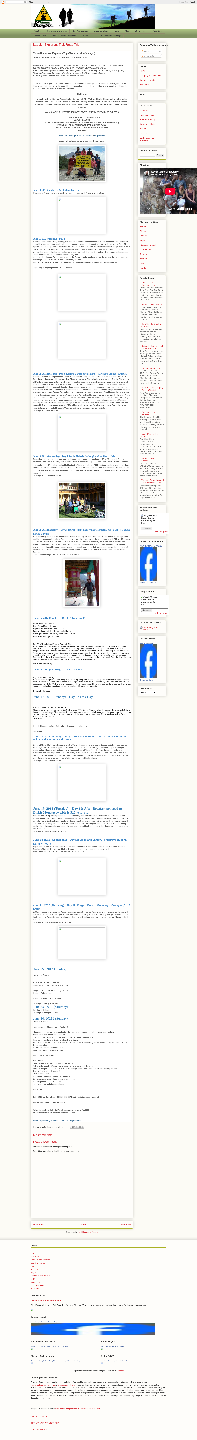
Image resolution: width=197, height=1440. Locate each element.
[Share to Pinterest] (82, 1127)
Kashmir (143, 259)
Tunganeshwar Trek (150, 368)
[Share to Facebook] (79, 1127)
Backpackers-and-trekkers (40, 1346)
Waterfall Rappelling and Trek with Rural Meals (152, 481)
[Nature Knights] (102, 1349)
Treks (116, 31)
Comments (148, 56)
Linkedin (144, 133)
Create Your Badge (146, 680)
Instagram (144, 110)
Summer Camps (37, 1285)
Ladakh (143, 236)
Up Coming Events (73, 136)
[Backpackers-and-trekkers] (32, 1349)
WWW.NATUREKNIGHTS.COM (151, 546)
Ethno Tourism (141, 31)
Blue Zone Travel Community (64, 36)
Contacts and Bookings (111, 36)
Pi (94, 36)
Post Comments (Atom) (88, 1232)
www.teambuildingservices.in (43, 1385)
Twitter (143, 128)
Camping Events (147, 80)
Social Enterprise (38, 1263)
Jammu (143, 254)
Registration (99, 136)
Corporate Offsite (101, 31)
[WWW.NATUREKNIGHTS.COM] (148, 580)
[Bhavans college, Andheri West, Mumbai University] (32, 1364)
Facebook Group (147, 119)
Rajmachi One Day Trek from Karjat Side (152, 347)
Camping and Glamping (57, 31)
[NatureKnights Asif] (148, 677)
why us (34, 1273)
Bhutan (143, 226)
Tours (33, 1266)
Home (60, 136)
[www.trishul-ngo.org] (102, 1364)
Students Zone (40, 36)
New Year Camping (80, 31)
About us (37, 31)
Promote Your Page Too (148, 582)
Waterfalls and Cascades (147, 459)
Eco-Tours (144, 84)
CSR (33, 1279)
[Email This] (71, 1127)
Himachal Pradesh (148, 245)
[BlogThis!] (74, 1127)
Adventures (157, 31)
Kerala (143, 268)
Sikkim (143, 231)
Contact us (88, 136)
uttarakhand (145, 249)
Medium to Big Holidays (41, 1276)
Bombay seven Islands (151, 304)
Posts (146, 51)
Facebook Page (147, 115)
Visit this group (161, 531)
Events (85, 36)
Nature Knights (106, 1346)
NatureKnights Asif (146, 643)
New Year (35, 1257)
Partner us (35, 1288)
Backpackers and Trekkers (148, 139)
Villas (127, 31)
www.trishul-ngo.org (108, 1361)
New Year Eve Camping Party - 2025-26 (152, 388)
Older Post (125, 1224)
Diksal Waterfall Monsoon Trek (148, 283)
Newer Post (39, 1224)
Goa (142, 263)
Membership (36, 1282)
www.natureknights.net (66, 1385)
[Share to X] (77, 1127)
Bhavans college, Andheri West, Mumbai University (48, 1361)
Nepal (142, 240)
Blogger (120, 1371)
